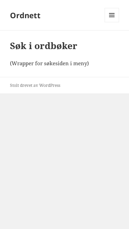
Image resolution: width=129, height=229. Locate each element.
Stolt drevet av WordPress (35, 85)
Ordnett (25, 15)
